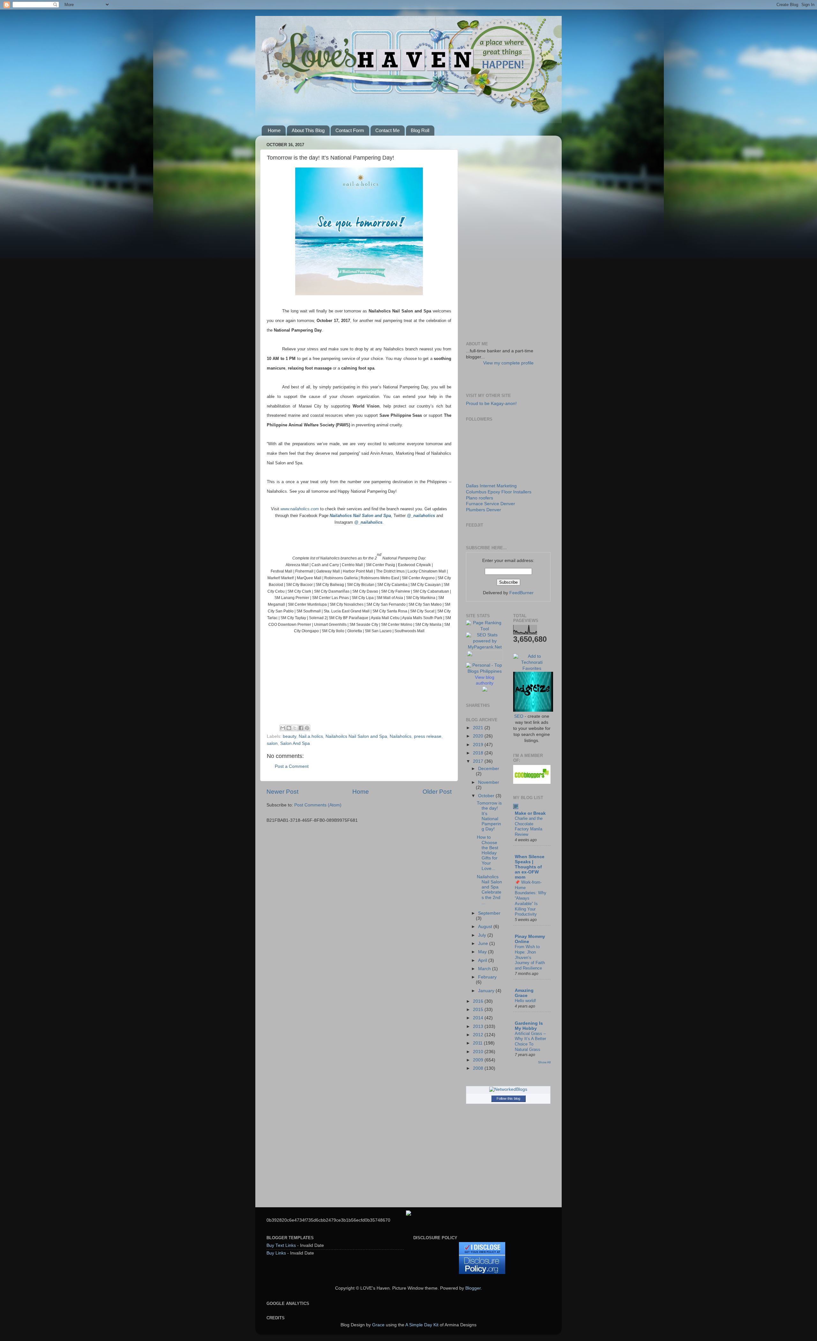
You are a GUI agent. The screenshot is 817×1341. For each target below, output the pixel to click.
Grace (378, 1324)
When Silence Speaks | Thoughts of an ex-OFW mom (529, 867)
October (487, 795)
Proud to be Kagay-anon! (491, 403)
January (487, 990)
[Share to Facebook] (301, 728)
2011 (478, 1043)
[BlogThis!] (289, 728)
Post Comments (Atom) (317, 805)
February (487, 977)
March (485, 968)
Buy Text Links (281, 1245)
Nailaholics (400, 736)
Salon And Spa (295, 743)
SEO (518, 716)
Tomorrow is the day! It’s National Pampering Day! (489, 816)
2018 (478, 753)
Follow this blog (508, 1098)
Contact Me (387, 130)
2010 (478, 1051)
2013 (478, 1026)
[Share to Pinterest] (307, 728)
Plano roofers (479, 498)
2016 (478, 1001)
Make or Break (530, 813)
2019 (478, 744)
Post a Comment (292, 766)
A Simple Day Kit (421, 1324)
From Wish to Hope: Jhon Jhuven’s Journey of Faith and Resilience (530, 957)
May (483, 951)
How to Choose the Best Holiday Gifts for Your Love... (487, 853)
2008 (478, 1068)
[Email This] (283, 728)
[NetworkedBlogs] (508, 1089)
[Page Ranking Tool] (485, 628)
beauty (289, 736)
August (485, 926)
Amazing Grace (524, 993)
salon (272, 743)
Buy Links (276, 1253)
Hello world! (525, 1000)
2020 (478, 736)
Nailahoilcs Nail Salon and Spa (356, 736)
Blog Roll (420, 130)
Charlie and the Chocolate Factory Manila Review (529, 826)
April (483, 960)
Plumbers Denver (483, 509)
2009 (478, 1060)
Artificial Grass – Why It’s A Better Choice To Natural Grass (530, 1041)
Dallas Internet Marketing (491, 485)
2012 (478, 1034)
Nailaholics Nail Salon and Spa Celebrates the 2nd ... (489, 889)
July (482, 935)
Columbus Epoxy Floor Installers (498, 492)
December (488, 768)
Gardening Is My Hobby (529, 1026)
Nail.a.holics (311, 736)
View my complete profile (508, 363)
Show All (544, 1062)
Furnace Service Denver (490, 503)
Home (274, 130)
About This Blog (308, 130)
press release (427, 736)
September (489, 913)
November (488, 782)
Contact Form (349, 130)
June (483, 943)
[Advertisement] (508, 236)
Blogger (473, 1288)
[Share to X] (295, 728)
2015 (478, 1009)
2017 (478, 761)
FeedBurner (521, 592)
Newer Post (282, 791)
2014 (478, 1017)
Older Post (437, 791)
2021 (478, 727)
